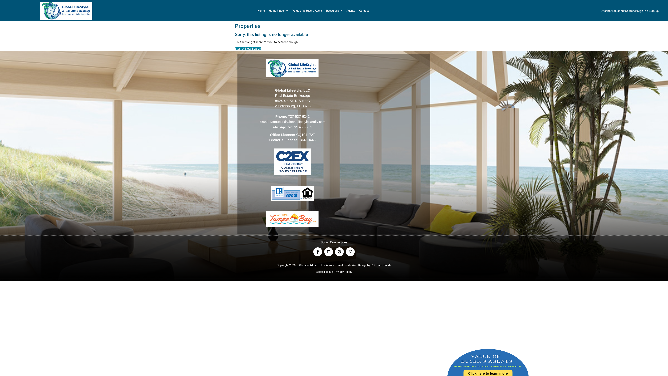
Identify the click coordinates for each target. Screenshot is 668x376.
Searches (631, 11)
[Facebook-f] (317, 251)
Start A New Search (248, 48)
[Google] (339, 251)
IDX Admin (327, 265)
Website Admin (308, 265)
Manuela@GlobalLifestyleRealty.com (297, 122)
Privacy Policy (343, 271)
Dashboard (608, 11)
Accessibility (323, 271)
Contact (364, 10)
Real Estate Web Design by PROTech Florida (364, 265)
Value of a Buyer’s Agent (307, 10)
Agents (351, 10)
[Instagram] (350, 251)
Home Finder (277, 10)
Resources (332, 10)
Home (261, 10)
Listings (620, 11)
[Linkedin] (328, 251)
